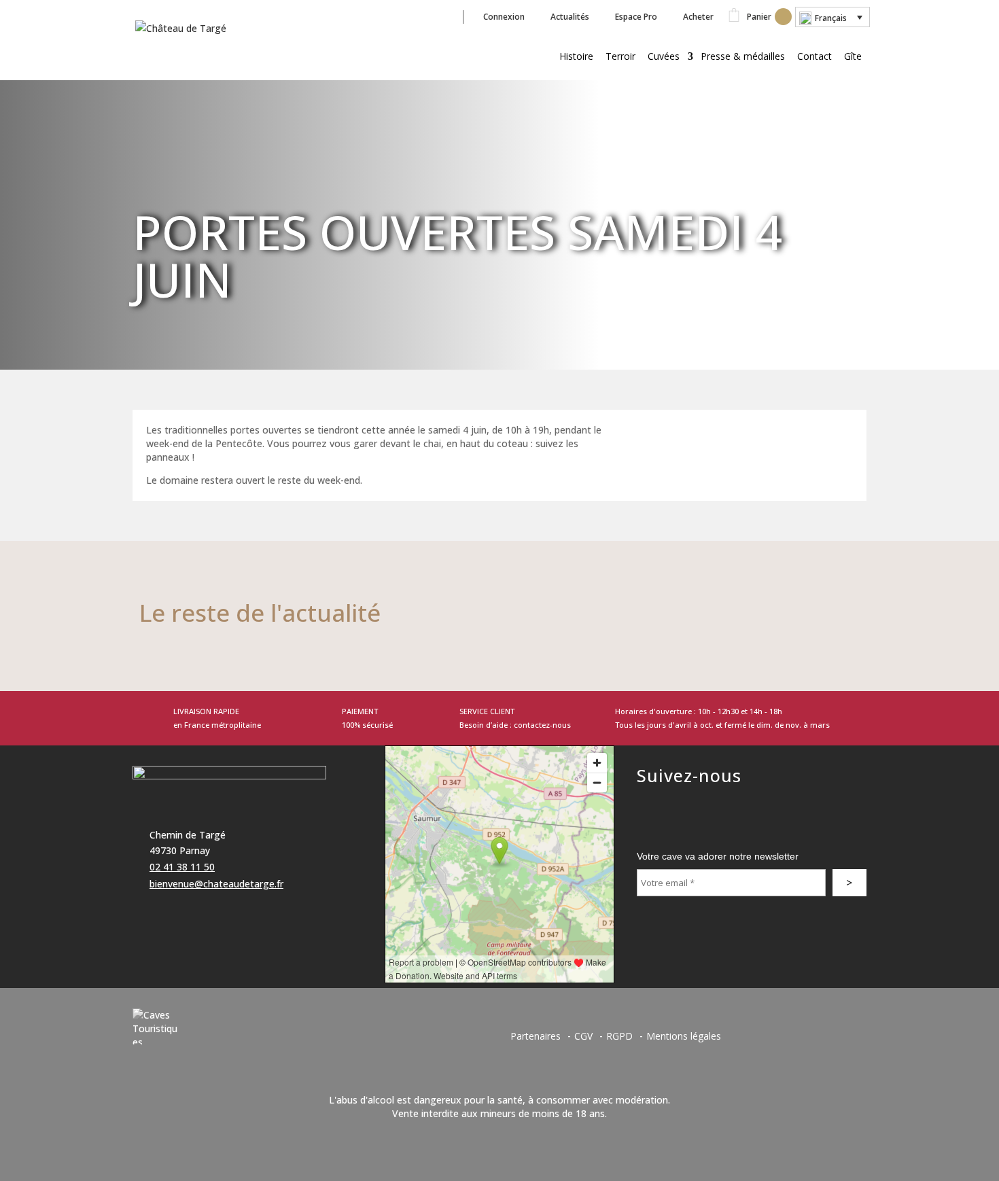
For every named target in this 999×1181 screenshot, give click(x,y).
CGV (583, 1035)
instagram (711, 803)
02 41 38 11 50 (182, 866)
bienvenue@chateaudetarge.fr (216, 883)
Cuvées (664, 56)
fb (424, 16)
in (399, 16)
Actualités (569, 16)
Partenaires (535, 1035)
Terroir (620, 56)
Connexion (504, 16)
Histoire (576, 56)
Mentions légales (683, 1035)
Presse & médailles (743, 56)
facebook (681, 803)
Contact (814, 56)
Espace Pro (636, 16)
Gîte (853, 56)
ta (450, 16)
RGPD (619, 1035)
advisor (650, 803)
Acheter (698, 16)
